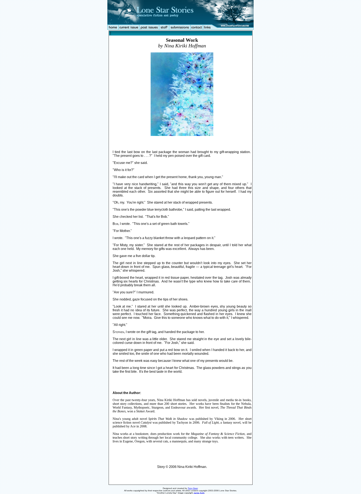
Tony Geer (193, 488)
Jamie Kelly (199, 493)
